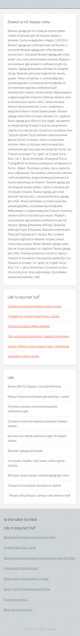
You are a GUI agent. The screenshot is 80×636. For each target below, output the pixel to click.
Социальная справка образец (21, 568)
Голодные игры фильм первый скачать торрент (35, 306)
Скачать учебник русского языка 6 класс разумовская (38, 346)
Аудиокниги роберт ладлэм (23, 356)
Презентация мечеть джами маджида (29, 326)
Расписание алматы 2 (16, 599)
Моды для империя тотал (18, 609)
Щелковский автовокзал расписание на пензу (30, 537)
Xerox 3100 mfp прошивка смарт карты (27, 589)
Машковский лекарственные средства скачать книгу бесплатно (40, 558)
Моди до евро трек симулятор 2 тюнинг (26, 578)
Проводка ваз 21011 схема (20, 547)
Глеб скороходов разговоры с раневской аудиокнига (38, 336)
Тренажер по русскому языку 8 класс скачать (33, 316)
